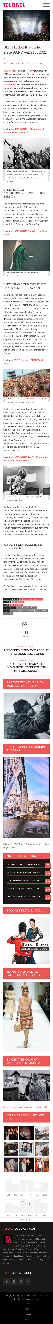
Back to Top (25, 1220)
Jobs (26, 1319)
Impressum (26, 1314)
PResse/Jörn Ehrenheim (31, 599)
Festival (31, 74)
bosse (30, 611)
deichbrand (41, 611)
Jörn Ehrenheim (13, 63)
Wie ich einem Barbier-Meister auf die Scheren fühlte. (26, 1107)
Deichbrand (16, 605)
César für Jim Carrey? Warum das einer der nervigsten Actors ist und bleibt (26, 888)
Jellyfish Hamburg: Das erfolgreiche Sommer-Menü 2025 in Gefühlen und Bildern (26, 880)
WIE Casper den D (23, 360)
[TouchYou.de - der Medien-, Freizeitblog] (15, 5)
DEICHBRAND (9, 70)
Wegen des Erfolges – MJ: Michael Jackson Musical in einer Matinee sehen (26, 872)
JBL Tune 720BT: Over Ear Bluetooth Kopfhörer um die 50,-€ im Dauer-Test (26, 864)
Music (33, 608)
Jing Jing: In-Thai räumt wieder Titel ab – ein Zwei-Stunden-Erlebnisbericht (26, 897)
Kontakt (26, 1303)
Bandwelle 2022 (19, 611)
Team (26, 1309)
